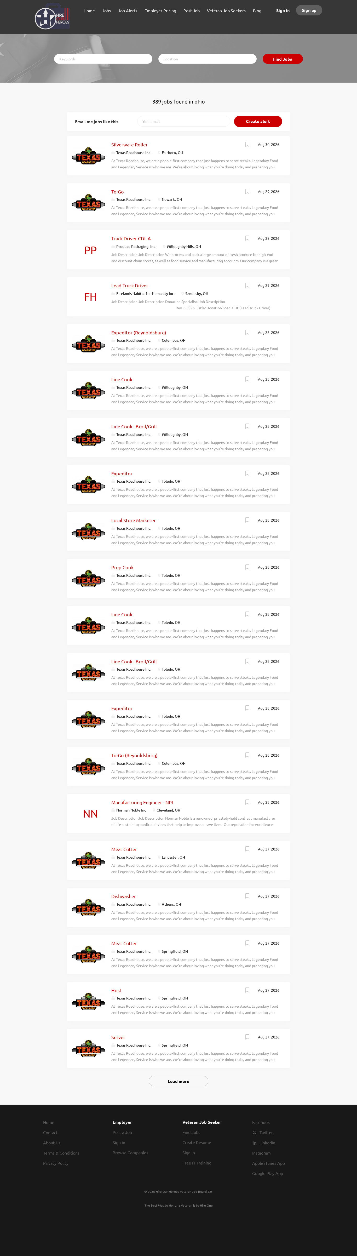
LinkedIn (267, 1142)
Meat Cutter (124, 849)
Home (48, 1122)
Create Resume (196, 1142)
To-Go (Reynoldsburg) (134, 755)
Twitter (266, 1132)
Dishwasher (123, 896)
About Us (51, 1142)
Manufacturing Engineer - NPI (142, 802)
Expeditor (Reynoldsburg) (138, 332)
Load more (178, 1081)
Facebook (261, 1122)
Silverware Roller (129, 144)
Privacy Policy (55, 1163)
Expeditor (122, 473)
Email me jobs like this (96, 121)
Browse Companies (130, 1152)
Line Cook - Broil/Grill (134, 426)
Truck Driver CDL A (131, 238)
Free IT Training (196, 1162)
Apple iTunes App (268, 1163)
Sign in (283, 10)
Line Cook (121, 379)
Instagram (261, 1152)
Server (118, 1037)
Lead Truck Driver (129, 285)
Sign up (309, 10)
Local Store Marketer (133, 520)
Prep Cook (122, 567)
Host (116, 990)
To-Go (117, 191)
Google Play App (267, 1173)
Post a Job (122, 1132)
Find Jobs (282, 59)
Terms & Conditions (61, 1152)
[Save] (247, 145)
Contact (50, 1132)
